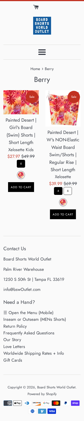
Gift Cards (12, 360)
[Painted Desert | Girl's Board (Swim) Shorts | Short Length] (21, 102)
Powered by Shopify (42, 394)
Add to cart (21, 187)
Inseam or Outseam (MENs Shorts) (34, 319)
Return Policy (15, 326)
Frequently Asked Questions (28, 333)
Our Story (12, 340)
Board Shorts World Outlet (56, 387)
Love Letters (14, 347)
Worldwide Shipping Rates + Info (33, 353)
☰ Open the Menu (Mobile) (28, 313)
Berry (21, 175)
